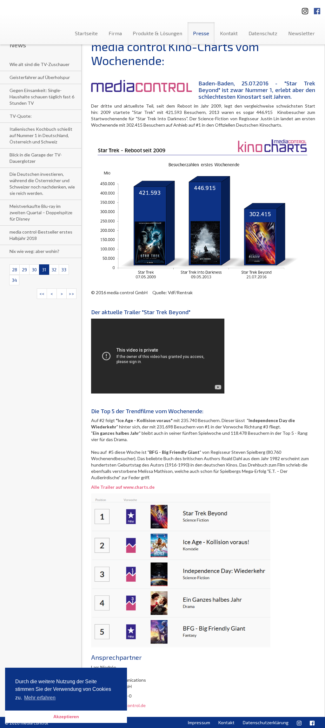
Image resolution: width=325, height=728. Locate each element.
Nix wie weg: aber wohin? (34, 251)
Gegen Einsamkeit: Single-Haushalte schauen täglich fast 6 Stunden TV (42, 97)
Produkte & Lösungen (157, 33)
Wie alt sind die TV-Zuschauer (40, 64)
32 (53, 269)
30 (34, 269)
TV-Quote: (21, 116)
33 (63, 269)
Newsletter (301, 33)
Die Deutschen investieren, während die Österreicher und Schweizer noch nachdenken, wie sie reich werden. (42, 183)
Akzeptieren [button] (66, 716)
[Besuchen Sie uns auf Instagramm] (303, 9)
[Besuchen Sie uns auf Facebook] (317, 9)
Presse (201, 33)
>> (71, 293)
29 (24, 269)
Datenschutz (263, 33)
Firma (115, 33)
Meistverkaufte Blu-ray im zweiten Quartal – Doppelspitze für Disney (41, 212)
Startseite (86, 33)
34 (14, 280)
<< (41, 293)
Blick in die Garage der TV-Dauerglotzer (36, 158)
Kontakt (229, 33)
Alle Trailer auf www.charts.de (123, 487)
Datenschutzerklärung (266, 722)
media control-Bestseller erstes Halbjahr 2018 (41, 235)
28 (14, 269)
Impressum (199, 722)
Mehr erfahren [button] (40, 697)
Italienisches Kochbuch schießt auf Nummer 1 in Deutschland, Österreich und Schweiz (41, 135)
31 (44, 269)
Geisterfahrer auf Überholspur (40, 77)
